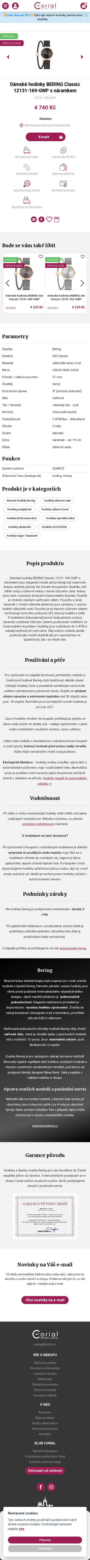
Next (82, 283)
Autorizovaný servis (45, 1428)
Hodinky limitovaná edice (22, 518)
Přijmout (45, 1540)
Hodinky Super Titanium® (22, 535)
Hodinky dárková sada (57, 500)
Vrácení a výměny (45, 1373)
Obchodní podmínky (45, 1384)
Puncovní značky (45, 1390)
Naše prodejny (45, 1417)
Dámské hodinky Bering (21, 500)
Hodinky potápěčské (19, 509)
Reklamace (45, 1379)
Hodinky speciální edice (60, 518)
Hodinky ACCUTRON (54, 527)
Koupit (44, 137)
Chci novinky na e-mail (45, 1300)
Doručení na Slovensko (45, 1368)
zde (21, 1529)
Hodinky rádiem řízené (55, 509)
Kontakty (45, 1434)
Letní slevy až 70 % (18, 15)
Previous (7, 283)
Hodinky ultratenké (19, 527)
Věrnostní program (45, 1451)
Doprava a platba (45, 1362)
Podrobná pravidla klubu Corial (45, 1456)
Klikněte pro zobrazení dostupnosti (47, 125)
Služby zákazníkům (45, 1423)
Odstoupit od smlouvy (45, 1471)
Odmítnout (45, 1548)
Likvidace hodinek (45, 1395)
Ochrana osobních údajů (45, 1462)
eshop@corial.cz (45, 1344)
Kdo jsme (45, 1412)
